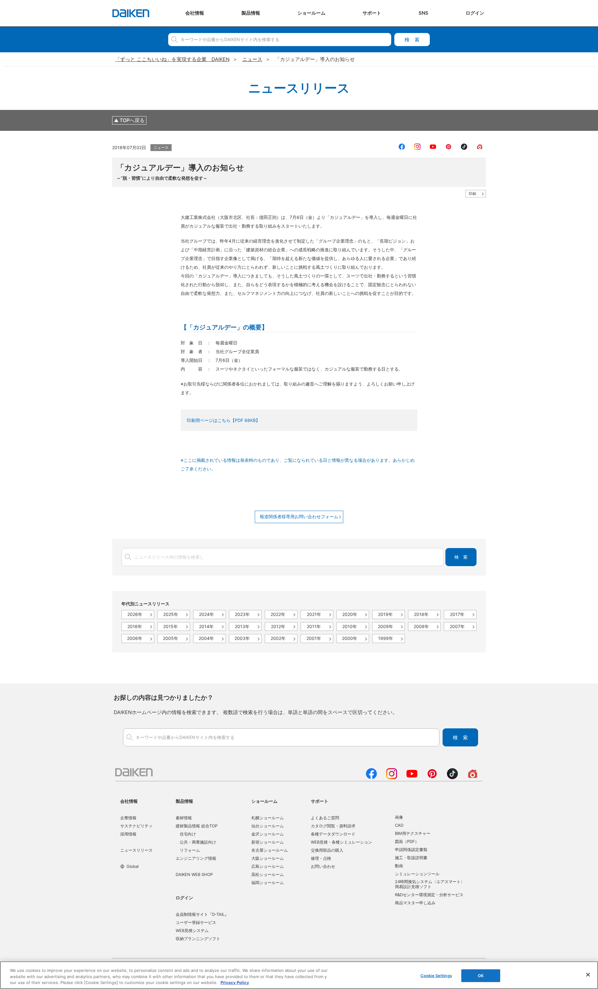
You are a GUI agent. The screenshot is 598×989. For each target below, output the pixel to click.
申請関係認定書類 (411, 849)
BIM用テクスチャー (412, 833)
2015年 (170, 626)
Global (132, 866)
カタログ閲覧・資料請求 (333, 825)
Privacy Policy (235, 982)
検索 (412, 39)
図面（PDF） (407, 841)
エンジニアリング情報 (196, 858)
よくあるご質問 (325, 817)
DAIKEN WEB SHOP (194, 874)
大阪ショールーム (267, 858)
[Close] (588, 975)
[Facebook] (371, 777)
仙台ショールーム (267, 825)
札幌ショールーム (267, 817)
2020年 (349, 614)
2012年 (278, 626)
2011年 (314, 626)
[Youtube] (411, 777)
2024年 (206, 614)
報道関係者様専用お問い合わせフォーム (299, 516)
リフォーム (190, 850)
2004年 (206, 638)
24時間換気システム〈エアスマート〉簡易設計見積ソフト (430, 884)
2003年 (242, 638)
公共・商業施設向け (198, 842)
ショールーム (264, 801)
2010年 (349, 626)
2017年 (457, 614)
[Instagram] (391, 777)
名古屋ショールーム (269, 850)
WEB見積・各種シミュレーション (341, 842)
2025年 (170, 614)
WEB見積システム (192, 930)
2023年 (242, 614)
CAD (399, 825)
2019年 (385, 614)
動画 (399, 865)
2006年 (134, 638)
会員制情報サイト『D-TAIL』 (202, 914)
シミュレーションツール (417, 873)
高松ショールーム (267, 874)
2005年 (170, 638)
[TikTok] (452, 777)
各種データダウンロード (333, 833)
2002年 (278, 638)
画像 (399, 817)
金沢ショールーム (267, 833)
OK (481, 975)
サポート (319, 801)
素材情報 (184, 817)
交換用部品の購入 (327, 850)
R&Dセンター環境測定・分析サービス (429, 894)
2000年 (349, 638)
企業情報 (128, 817)
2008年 (421, 626)
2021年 (314, 614)
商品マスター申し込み (415, 902)
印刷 (472, 193)
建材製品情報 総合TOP (196, 825)
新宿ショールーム (267, 842)
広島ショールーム (267, 866)
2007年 (457, 626)
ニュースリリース (136, 850)
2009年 (385, 626)
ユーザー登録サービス (196, 922)
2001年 (313, 638)
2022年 (278, 614)
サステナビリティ (136, 825)
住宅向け (188, 833)
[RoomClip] (472, 777)
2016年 (134, 626)
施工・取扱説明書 (411, 857)
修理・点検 (321, 858)
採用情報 (128, 833)
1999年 (385, 638)
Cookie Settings (436, 975)
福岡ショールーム (267, 882)
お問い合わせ (323, 866)
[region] (299, 975)
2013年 (242, 626)
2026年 (134, 614)
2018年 (421, 614)
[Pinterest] (432, 777)
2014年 (206, 626)
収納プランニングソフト (198, 938)
